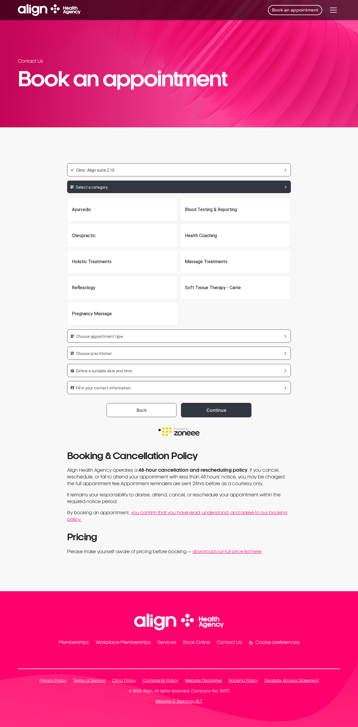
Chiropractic (84, 235)
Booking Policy (243, 681)
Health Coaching (201, 235)
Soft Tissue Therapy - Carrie (213, 287)
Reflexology (83, 287)
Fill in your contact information (103, 388)
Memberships (74, 642)
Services (166, 642)
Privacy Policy (53, 681)
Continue (216, 410)
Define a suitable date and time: (104, 371)
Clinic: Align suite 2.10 (95, 170)
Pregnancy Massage (92, 313)
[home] (49, 10)
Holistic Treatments (92, 261)
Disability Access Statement (292, 681)
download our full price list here (226, 552)
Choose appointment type (99, 336)
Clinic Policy (124, 681)
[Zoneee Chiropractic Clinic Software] (179, 432)
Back (141, 410)
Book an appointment (295, 10)
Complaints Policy (160, 681)
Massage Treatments (206, 261)
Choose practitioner (94, 353)
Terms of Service (89, 681)
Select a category (92, 187)
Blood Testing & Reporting (211, 209)
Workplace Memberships (123, 642)
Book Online (196, 642)
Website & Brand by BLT (179, 702)
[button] (333, 10)
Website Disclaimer (203, 681)
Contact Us (229, 642)
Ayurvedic (81, 209)
